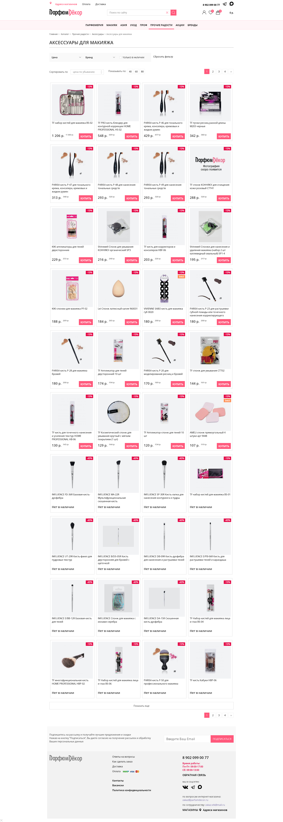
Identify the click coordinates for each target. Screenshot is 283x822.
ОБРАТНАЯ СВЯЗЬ (194, 775)
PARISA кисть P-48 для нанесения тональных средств (116, 186)
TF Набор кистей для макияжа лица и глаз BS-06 (118, 682)
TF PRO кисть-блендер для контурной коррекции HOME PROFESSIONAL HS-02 (114, 126)
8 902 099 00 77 (211, 5)
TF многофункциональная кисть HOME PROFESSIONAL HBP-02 (70, 682)
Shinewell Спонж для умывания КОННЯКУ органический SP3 (115, 248)
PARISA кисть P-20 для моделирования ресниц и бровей (163, 372)
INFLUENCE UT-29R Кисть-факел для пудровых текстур (72, 558)
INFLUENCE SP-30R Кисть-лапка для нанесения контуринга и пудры (164, 496)
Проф (143, 25)
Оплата (86, 4)
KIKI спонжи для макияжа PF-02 (69, 308)
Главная (53, 34)
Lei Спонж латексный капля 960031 (118, 308)
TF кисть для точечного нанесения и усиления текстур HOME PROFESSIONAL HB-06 (72, 436)
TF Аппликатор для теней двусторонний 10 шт (112, 372)
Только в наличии (133, 57)
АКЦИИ (180, 25)
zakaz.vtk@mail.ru (215, 804)
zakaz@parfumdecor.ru (195, 800)
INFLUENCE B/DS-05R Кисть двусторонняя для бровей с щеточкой (113, 560)
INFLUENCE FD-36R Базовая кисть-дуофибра (71, 496)
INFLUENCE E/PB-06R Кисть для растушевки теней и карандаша (208, 558)
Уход (133, 25)
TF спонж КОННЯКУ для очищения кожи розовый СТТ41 (209, 186)
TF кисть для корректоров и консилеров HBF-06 (159, 248)
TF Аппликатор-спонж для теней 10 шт (164, 434)
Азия (123, 25)
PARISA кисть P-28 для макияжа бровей (69, 372)
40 (130, 71)
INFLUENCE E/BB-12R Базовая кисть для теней (72, 620)
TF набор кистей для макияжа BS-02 (72, 122)
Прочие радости (161, 25)
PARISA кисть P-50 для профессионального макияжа (161, 682)
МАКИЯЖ (111, 25)
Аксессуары (98, 34)
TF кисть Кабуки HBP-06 (203, 680)
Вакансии (118, 785)
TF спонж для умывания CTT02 (207, 370)
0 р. (227, 12)
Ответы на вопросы (123, 756)
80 (142, 71)
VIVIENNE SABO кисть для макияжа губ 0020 (163, 310)
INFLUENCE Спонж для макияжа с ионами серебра (117, 620)
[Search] (173, 13)
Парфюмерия (94, 25)
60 (136, 71)
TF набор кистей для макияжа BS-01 (210, 494)
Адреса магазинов (66, 4)
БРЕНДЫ (193, 25)
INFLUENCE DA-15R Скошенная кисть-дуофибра (161, 620)
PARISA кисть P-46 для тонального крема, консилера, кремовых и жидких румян (163, 126)
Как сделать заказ (122, 761)
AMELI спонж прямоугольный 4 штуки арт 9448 (208, 434)
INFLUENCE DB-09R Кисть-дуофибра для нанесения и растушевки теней (164, 558)
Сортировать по (58, 71)
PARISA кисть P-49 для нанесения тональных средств (162, 186)
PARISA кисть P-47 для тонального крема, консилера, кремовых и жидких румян (71, 188)
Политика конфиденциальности (131, 790)
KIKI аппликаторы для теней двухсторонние (68, 248)
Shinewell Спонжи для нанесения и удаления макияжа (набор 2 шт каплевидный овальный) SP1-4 (210, 250)
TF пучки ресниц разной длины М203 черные (208, 124)
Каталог (65, 34)
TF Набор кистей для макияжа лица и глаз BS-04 (210, 620)
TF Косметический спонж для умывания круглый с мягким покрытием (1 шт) (114, 436)
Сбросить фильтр (163, 56)
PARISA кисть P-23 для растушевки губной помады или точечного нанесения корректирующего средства (209, 312)
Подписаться (222, 739)
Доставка (100, 4)
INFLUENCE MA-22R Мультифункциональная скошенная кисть (112, 498)
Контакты (118, 780)
